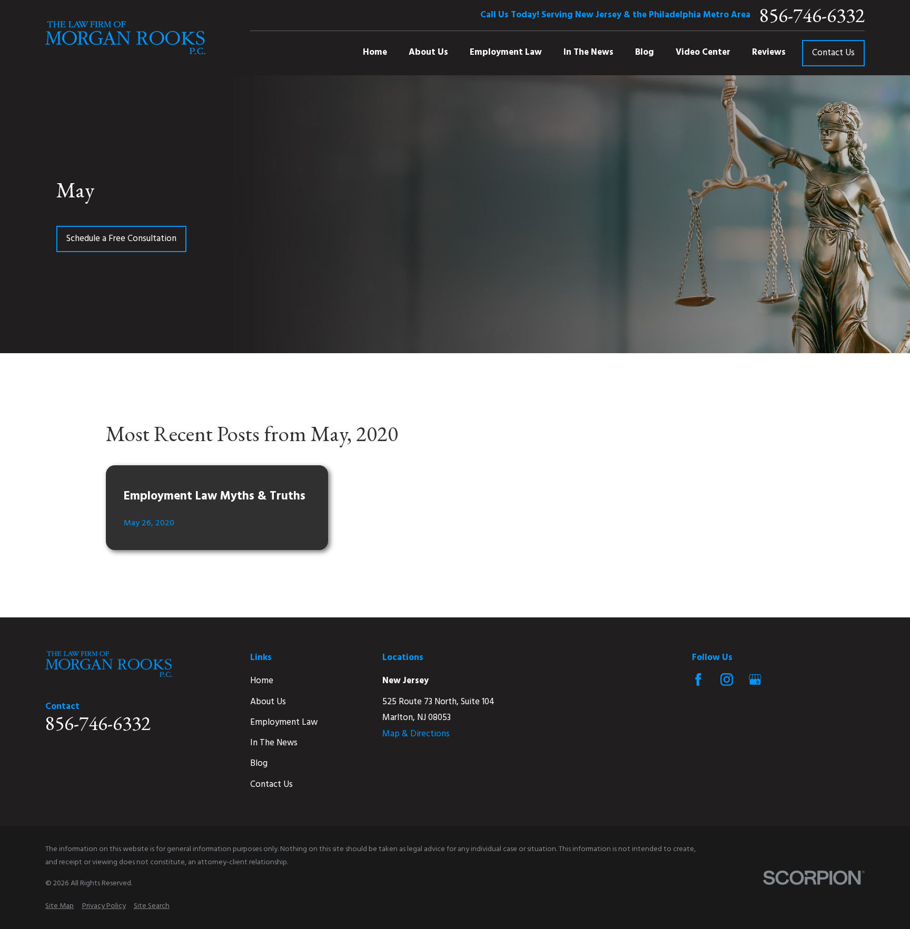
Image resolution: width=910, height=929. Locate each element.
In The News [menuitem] (588, 52)
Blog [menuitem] (644, 52)
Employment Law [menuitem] (506, 52)
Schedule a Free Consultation (121, 239)
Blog (259, 763)
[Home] (125, 37)
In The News (274, 743)
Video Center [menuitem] (703, 52)
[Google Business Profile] (755, 679)
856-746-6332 (812, 15)
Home (261, 681)
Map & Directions (416, 734)
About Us (268, 702)
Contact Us (833, 53)
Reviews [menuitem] (769, 52)
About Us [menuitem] (428, 52)
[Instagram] (726, 679)
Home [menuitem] (375, 52)
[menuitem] (59, 906)
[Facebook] (698, 679)
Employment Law (284, 722)
